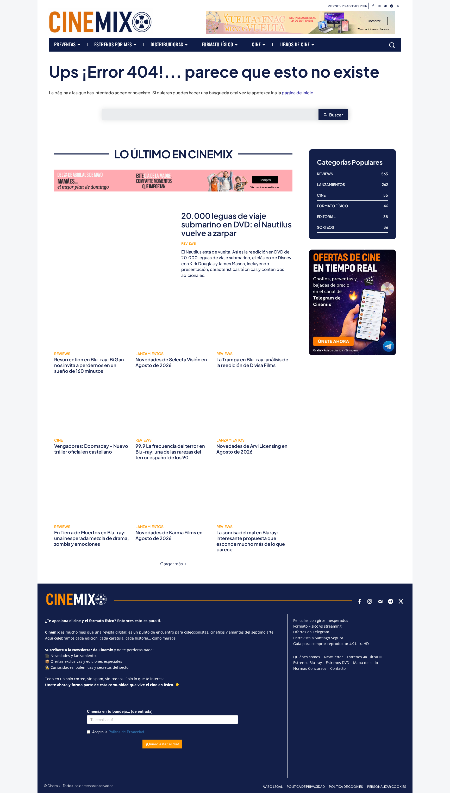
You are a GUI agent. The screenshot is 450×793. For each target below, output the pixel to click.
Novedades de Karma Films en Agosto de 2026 (169, 535)
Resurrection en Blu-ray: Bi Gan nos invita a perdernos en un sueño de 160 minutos (89, 365)
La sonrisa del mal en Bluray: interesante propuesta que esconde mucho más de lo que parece (250, 540)
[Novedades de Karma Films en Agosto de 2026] (173, 494)
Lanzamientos (149, 353)
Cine (58, 440)
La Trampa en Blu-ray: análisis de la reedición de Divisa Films (252, 362)
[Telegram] (392, 6)
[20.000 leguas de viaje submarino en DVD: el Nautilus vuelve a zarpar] (113, 245)
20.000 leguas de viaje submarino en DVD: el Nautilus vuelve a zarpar (236, 224)
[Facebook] (373, 6)
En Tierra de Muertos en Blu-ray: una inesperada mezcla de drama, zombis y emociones (91, 538)
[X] (398, 6)
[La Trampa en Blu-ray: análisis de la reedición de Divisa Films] (254, 321)
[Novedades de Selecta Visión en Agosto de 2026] (173, 321)
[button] (391, 44)
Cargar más (171, 563)
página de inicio (297, 92)
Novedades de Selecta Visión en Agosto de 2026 (171, 362)
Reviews (188, 243)
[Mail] (385, 6)
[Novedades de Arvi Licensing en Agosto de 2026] (254, 407)
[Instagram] (379, 6)
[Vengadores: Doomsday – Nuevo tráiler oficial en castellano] (92, 407)
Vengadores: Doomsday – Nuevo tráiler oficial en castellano (91, 449)
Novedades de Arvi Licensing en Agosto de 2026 (252, 449)
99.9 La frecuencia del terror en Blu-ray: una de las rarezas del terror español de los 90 (170, 451)
